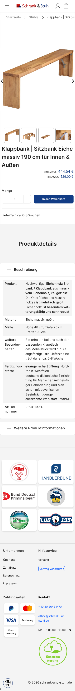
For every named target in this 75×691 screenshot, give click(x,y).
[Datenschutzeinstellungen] (8, 683)
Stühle (34, 17)
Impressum (10, 583)
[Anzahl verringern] (5, 199)
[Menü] (6, 6)
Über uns (9, 559)
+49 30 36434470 (50, 606)
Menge (7, 191)
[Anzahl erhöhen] (27, 199)
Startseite (13, 17)
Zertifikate (9, 567)
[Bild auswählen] (11, 135)
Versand (43, 559)
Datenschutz (11, 575)
